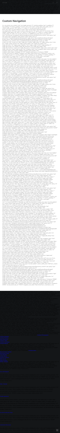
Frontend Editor (32, 350)
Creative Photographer (43, 335)
